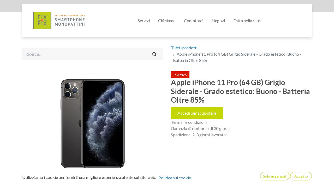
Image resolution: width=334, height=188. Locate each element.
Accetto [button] (301, 176)
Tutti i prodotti (184, 47)
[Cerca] (154, 54)
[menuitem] (144, 20)
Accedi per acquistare (196, 112)
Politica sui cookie (174, 177)
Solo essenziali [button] (275, 176)
